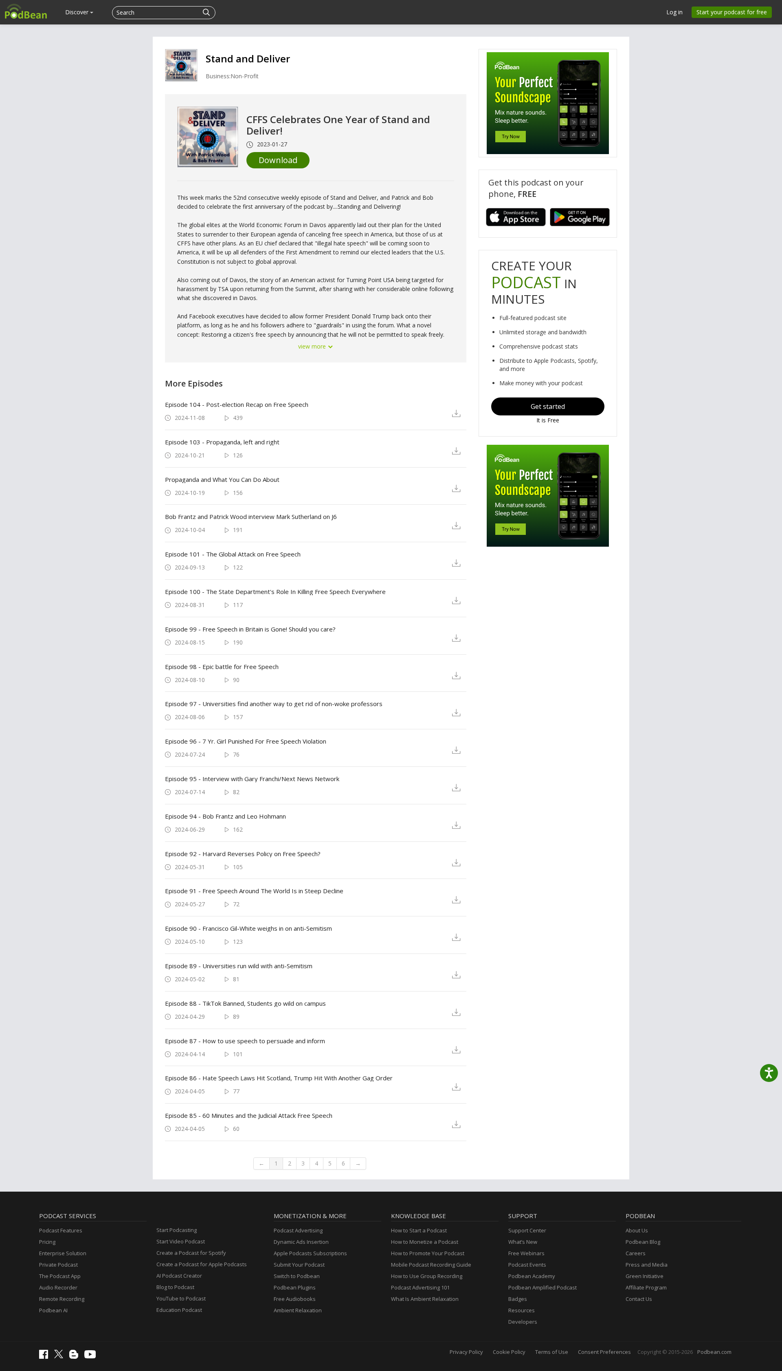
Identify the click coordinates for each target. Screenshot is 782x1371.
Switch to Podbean (297, 1276)
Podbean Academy (531, 1276)
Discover (77, 12)
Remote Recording (61, 1299)
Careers (636, 1253)
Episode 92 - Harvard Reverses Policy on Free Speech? (243, 853)
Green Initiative (644, 1276)
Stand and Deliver (248, 58)
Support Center (527, 1230)
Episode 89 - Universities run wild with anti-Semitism (238, 965)
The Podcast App (60, 1276)
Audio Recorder (58, 1287)
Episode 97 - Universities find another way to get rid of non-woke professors (273, 703)
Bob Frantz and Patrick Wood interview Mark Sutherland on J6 (251, 516)
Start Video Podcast (180, 1241)
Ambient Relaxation (298, 1310)
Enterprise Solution (62, 1253)
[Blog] (75, 1356)
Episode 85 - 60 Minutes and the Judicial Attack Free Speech (248, 1115)
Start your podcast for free (731, 12)
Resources (521, 1310)
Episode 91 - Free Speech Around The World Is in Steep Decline (254, 890)
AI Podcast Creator (179, 1275)
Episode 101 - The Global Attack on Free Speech (233, 554)
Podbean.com (714, 1352)
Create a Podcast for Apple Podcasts (201, 1264)
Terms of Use (551, 1352)
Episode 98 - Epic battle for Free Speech (222, 666)
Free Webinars (526, 1253)
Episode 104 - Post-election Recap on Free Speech (236, 404)
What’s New (522, 1241)
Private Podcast (58, 1264)
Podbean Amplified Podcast (542, 1287)
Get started (548, 406)
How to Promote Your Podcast (427, 1253)
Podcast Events (527, 1264)
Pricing (47, 1241)
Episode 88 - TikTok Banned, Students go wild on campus (245, 1003)
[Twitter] (60, 1356)
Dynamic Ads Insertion (301, 1241)
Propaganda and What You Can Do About (222, 479)
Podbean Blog (643, 1241)
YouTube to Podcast (181, 1298)
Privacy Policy (466, 1352)
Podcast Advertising (298, 1230)
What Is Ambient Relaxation (425, 1299)
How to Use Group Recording (426, 1276)
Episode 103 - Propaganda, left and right (222, 442)
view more (312, 346)
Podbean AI (53, 1310)
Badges (517, 1299)
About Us (637, 1230)
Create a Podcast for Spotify (191, 1252)
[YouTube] (92, 1356)
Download (278, 160)
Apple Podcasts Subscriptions (310, 1253)
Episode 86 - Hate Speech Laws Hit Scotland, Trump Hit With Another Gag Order (279, 1078)
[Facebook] (45, 1356)
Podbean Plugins (295, 1287)
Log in (674, 12)
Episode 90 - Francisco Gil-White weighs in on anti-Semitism (248, 928)
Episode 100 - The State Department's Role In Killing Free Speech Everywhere (275, 591)
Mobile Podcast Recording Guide (431, 1264)
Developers (522, 1321)
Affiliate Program (646, 1287)
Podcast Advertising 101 (420, 1287)
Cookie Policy (509, 1352)
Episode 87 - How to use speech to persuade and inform (245, 1040)
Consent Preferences (604, 1352)
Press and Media (647, 1264)
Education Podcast (179, 1310)
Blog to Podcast (175, 1287)
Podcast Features (60, 1230)
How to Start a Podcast (419, 1230)
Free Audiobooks (295, 1299)
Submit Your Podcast (299, 1264)
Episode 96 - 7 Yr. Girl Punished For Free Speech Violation (245, 741)
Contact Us (639, 1299)
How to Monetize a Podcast (424, 1241)
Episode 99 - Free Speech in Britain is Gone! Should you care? (250, 629)
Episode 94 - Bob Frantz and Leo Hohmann (225, 816)
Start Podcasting (176, 1230)
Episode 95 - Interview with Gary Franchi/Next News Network (252, 778)
